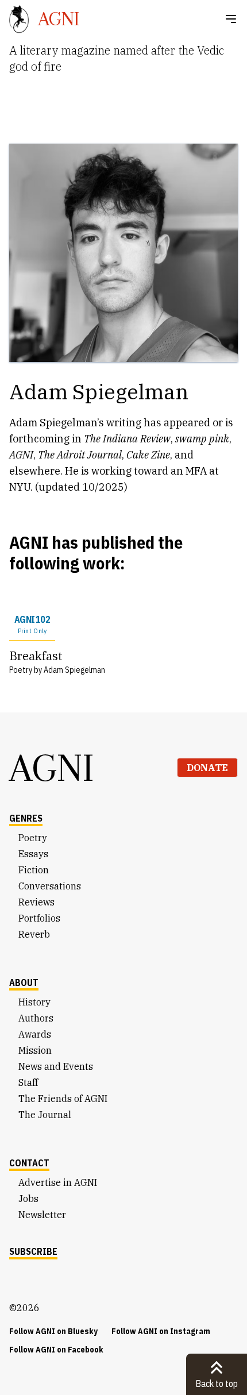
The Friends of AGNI (62, 1098)
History (34, 1002)
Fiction (33, 870)
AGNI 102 (32, 624)
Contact (29, 1163)
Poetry (32, 837)
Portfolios (39, 918)
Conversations (49, 886)
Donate (207, 767)
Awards (34, 1034)
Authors (35, 1018)
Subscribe (33, 1251)
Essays (33, 854)
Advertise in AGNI (57, 1182)
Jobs (28, 1198)
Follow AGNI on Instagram (160, 1331)
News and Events (55, 1066)
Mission (35, 1050)
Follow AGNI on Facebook (56, 1349)
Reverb (34, 934)
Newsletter (42, 1214)
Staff (28, 1082)
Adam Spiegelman (74, 670)
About (23, 982)
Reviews (36, 902)
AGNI (51, 767)
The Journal (44, 1114)
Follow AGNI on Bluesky (53, 1331)
